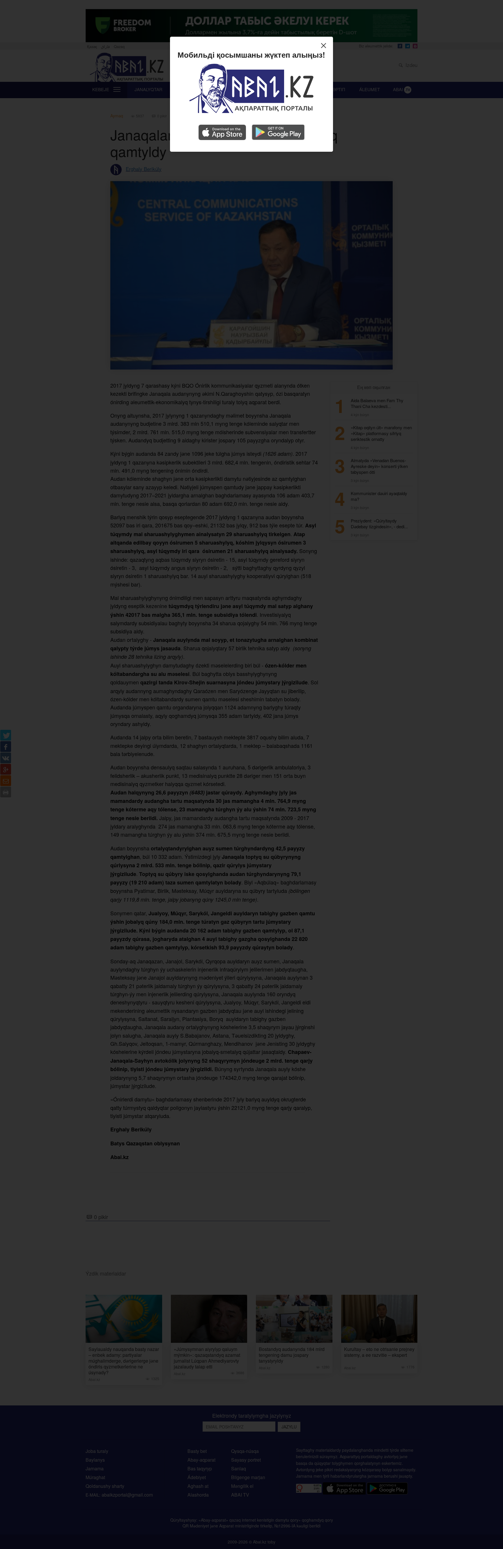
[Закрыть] (325, 46)
